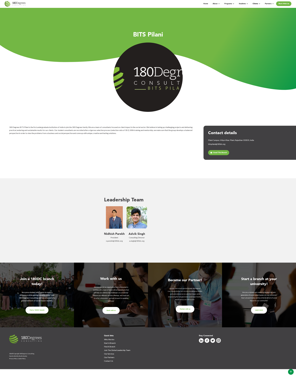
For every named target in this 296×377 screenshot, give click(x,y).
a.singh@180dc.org (136, 241)
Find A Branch (109, 346)
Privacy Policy (13, 358)
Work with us (111, 310)
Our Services (109, 354)
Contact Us (108, 361)
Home (205, 4)
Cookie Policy (21, 358)
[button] (216, 3)
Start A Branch (110, 343)
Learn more (259, 310)
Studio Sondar (23, 356)
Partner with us (185, 309)
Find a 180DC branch (37, 310)
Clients (255, 4)
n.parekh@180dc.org (114, 241)
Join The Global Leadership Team (117, 350)
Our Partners (109, 357)
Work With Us (283, 4)
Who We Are (109, 339)
